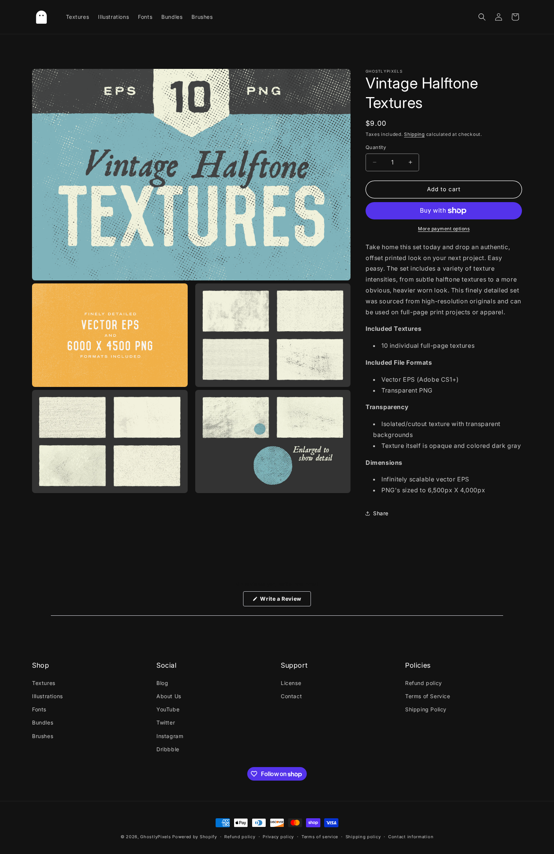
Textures (43, 683)
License (291, 683)
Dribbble (167, 749)
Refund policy (423, 683)
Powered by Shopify (194, 836)
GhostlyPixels (155, 836)
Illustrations (47, 696)
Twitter (165, 722)
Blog (162, 683)
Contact (291, 696)
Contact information (410, 836)
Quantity (376, 147)
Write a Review (285, 600)
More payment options (444, 228)
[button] (482, 17)
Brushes (42, 736)
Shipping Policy (426, 709)
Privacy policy (278, 836)
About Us (168, 696)
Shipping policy (363, 836)
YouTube (167, 709)
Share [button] (381, 513)
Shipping (414, 134)
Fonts (39, 709)
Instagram (169, 736)
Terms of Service (427, 696)
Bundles (42, 722)
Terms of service (319, 836)
